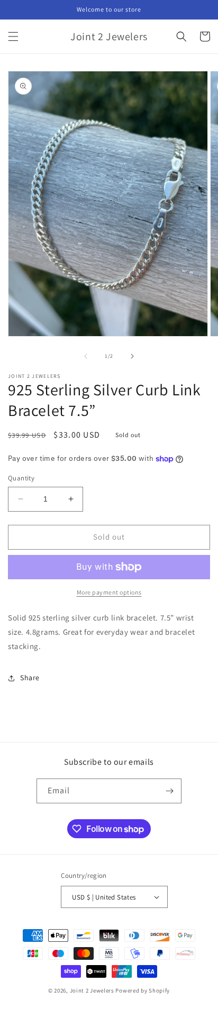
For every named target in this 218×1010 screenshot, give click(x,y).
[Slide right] (132, 356)
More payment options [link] (109, 592)
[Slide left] (85, 356)
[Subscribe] (169, 791)
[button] (13, 36)
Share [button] (30, 677)
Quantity (21, 478)
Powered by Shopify (142, 990)
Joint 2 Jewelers (92, 990)
